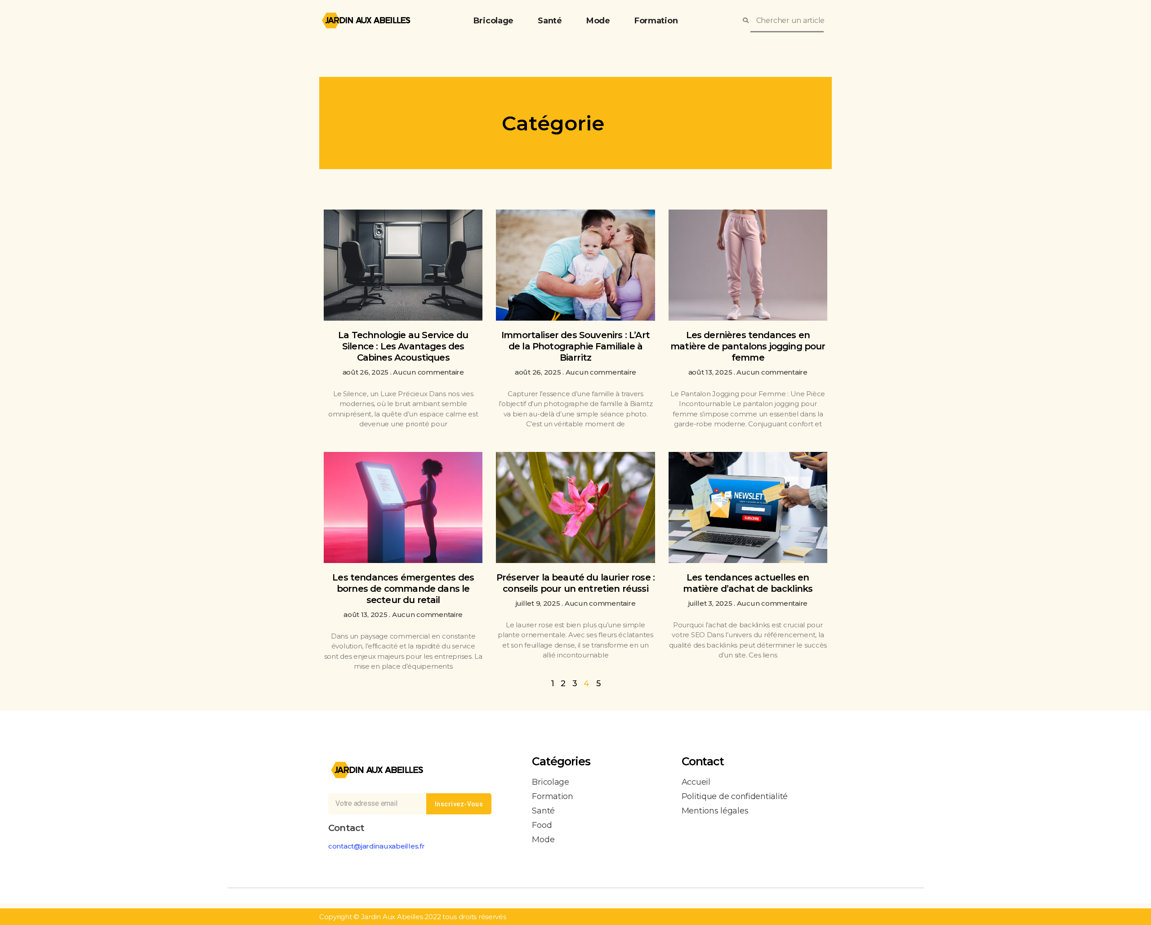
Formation (656, 21)
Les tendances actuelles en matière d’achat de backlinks (747, 583)
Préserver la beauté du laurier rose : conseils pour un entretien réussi (575, 583)
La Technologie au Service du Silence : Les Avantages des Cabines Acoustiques (403, 346)
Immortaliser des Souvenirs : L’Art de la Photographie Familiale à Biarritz (575, 346)
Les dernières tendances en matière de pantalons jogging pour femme (747, 346)
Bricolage (493, 21)
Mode (598, 21)
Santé (550, 21)
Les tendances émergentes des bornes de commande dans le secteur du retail (403, 588)
